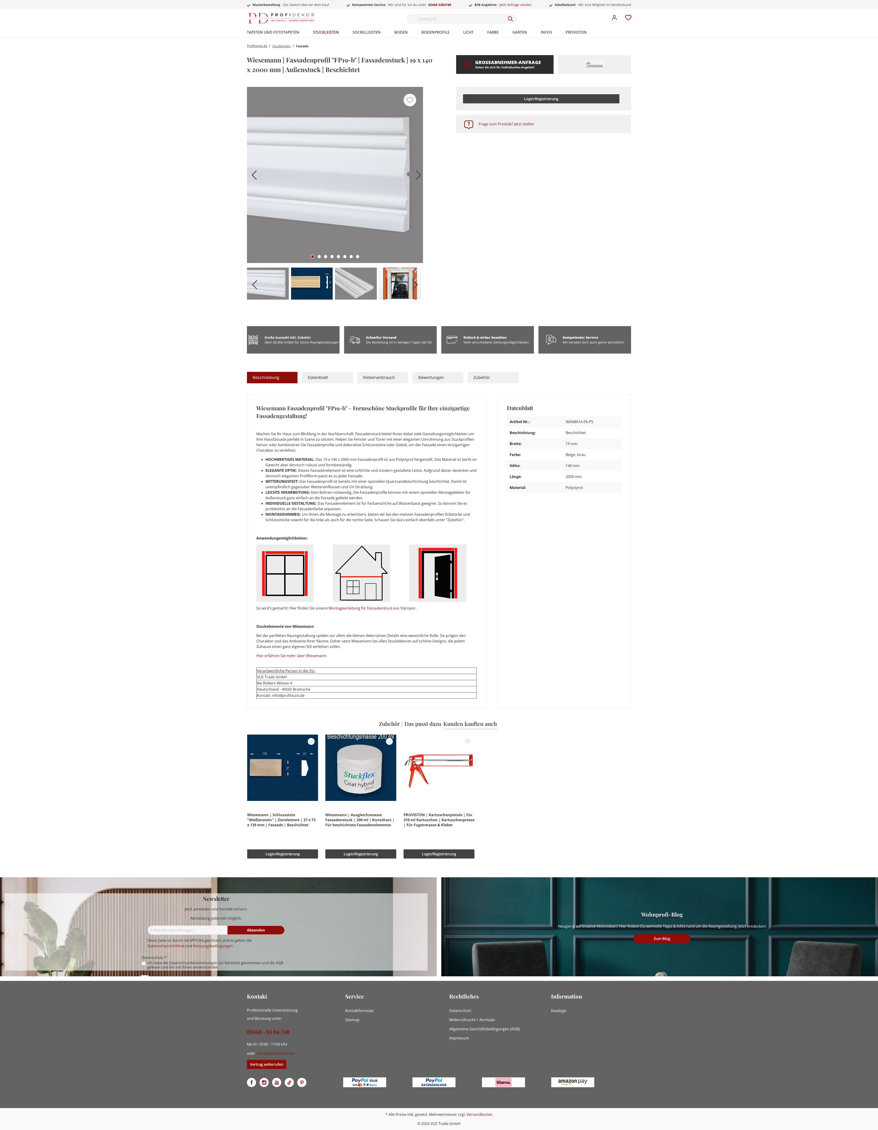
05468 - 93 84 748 (268, 1031)
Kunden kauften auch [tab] (470, 723)
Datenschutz (460, 1010)
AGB (279, 962)
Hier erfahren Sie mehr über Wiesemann (291, 655)
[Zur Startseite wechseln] (281, 18)
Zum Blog (662, 938)
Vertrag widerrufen (266, 1064)
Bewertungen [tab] (431, 377)
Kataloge (558, 1010)
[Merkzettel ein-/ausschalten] (410, 100)
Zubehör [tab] (482, 377)
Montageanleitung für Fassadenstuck (360, 608)
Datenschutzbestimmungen (193, 962)
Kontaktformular (359, 1010)
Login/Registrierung (541, 98)
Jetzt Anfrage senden (516, 5)
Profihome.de (257, 46)
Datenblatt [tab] (318, 377)
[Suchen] (511, 19)
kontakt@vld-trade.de (275, 1053)
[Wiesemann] (594, 64)
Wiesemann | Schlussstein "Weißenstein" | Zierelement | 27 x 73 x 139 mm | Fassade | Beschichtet (281, 819)
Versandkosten (479, 1114)
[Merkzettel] (628, 19)
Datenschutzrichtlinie (166, 945)
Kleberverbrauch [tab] (379, 377)
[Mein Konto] (614, 19)
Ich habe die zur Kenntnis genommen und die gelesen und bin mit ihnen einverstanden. (215, 965)
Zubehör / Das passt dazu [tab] (410, 723)
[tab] (272, 377)
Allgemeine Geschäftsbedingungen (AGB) (484, 1028)
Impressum (459, 1038)
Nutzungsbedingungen (213, 945)
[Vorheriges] (252, 176)
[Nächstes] (417, 176)
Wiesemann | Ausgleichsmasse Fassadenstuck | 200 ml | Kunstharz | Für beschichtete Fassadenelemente (359, 819)
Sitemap (352, 1019)
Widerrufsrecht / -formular (472, 1019)
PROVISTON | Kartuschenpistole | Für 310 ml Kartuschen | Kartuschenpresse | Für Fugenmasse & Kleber (439, 819)
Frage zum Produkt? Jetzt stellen (506, 123)
